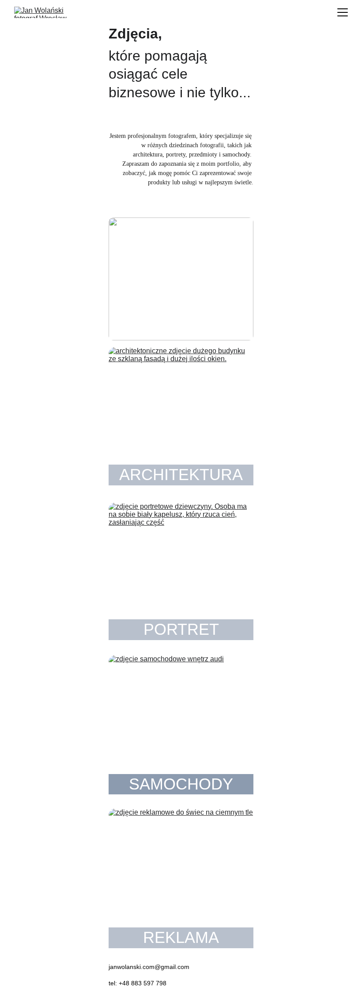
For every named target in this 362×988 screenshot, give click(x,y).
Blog (181, 270)
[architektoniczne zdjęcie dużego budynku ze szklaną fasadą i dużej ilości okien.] (181, 417)
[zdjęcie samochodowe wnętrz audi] (181, 726)
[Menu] (342, 12)
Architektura (181, 474)
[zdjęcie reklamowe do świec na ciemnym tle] (181, 879)
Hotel (154, 329)
